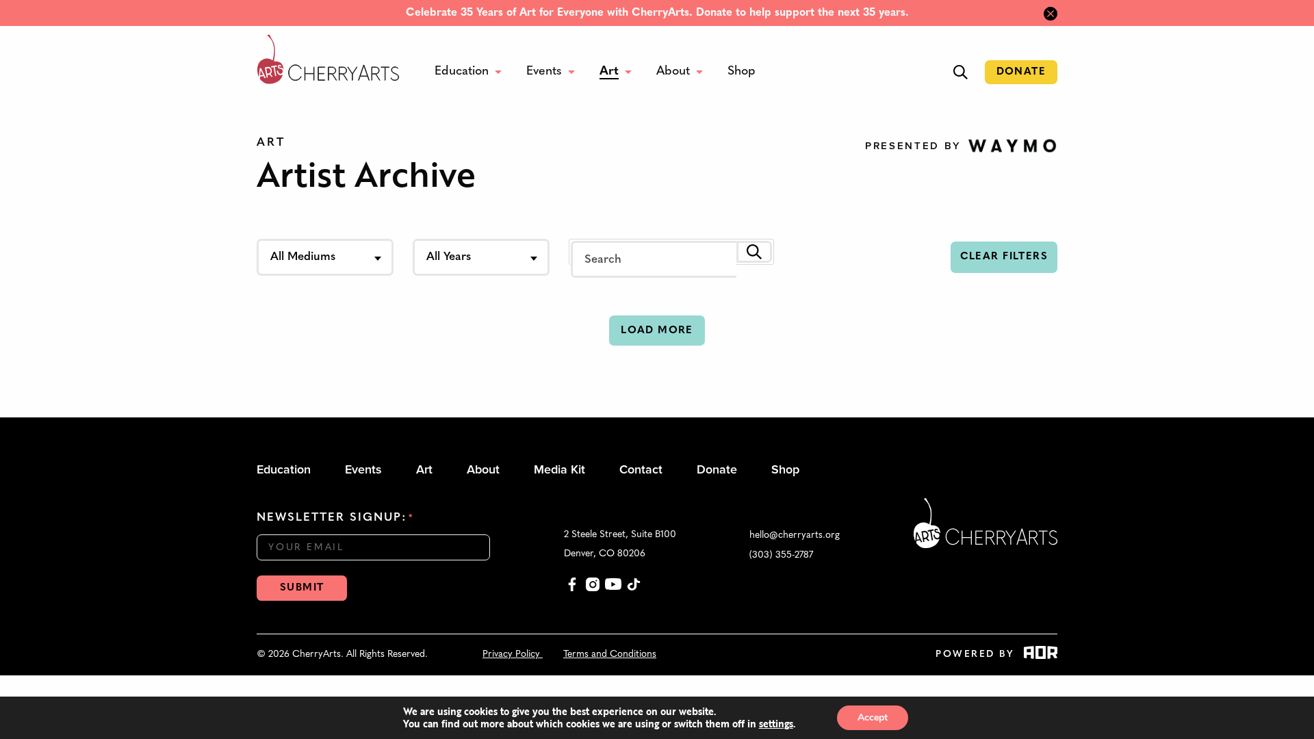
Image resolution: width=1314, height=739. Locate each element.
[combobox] (325, 257)
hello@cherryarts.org (794, 535)
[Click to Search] (754, 252)
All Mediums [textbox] (302, 257)
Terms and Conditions (609, 654)
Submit (302, 588)
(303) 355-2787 (781, 555)
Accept (873, 717)
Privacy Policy (512, 654)
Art (271, 142)
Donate (1021, 72)
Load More (657, 331)
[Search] (960, 72)
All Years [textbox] (448, 257)
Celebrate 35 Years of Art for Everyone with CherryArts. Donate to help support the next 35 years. (657, 13)
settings (776, 724)
